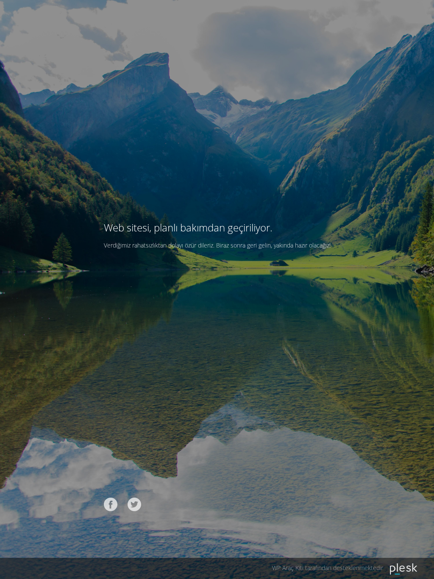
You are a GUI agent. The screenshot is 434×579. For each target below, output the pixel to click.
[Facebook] (110, 504)
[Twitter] (134, 504)
